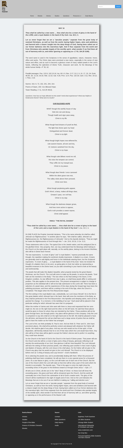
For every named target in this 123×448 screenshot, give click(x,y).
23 (87, 73)
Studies (57, 16)
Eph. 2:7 (89, 367)
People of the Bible (28, 422)
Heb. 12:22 (48, 76)
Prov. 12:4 (65, 76)
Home (32, 16)
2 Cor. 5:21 (81, 241)
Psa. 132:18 (74, 76)
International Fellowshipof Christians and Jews (86, 426)
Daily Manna (89, 16)
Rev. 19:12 (93, 76)
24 (90, 73)
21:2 (76, 73)
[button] (77, 15)
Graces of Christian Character (32, 425)
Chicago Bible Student (85, 422)
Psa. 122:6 (44, 73)
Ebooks (40, 16)
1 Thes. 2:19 (30, 78)
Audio (57, 425)
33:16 (41, 76)
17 (84, 73)
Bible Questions (60, 419)
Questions (66, 16)
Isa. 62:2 (73, 35)
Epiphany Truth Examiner (86, 416)
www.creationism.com (85, 430)
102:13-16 (52, 73)
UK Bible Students (84, 419)
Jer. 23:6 (67, 241)
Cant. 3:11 (84, 76)
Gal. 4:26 (56, 76)
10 (81, 73)
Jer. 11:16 (34, 76)
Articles (48, 16)
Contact (57, 416)
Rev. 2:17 (69, 73)
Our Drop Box (82, 433)
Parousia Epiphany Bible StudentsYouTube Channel (89, 436)
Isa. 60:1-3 (61, 73)
